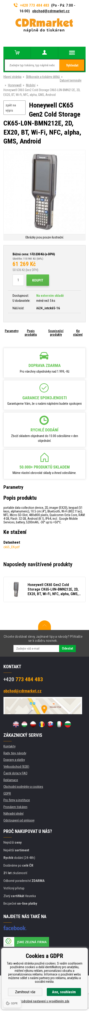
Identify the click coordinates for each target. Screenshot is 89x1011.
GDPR (7, 793)
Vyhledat (72, 65)
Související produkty (55, 332)
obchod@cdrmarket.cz (51, 11)
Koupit (37, 280)
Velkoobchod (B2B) (16, 767)
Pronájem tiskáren (15, 807)
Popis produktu (31, 332)
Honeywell (14, 85)
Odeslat (67, 648)
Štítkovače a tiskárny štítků (43, 77)
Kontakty (9, 746)
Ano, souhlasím (64, 992)
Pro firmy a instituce (16, 800)
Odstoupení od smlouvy (18, 820)
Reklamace (10, 780)
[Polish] (33, 724)
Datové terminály (70, 80)
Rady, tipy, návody (14, 753)
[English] (16, 724)
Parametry (11, 331)
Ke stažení (78, 332)
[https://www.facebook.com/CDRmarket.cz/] (14, 928)
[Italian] (59, 724)
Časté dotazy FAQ (15, 773)
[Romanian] (42, 724)
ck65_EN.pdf (11, 547)
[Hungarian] (24, 724)
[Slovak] (50, 724)
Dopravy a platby (14, 760)
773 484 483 (23, 679)
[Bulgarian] (68, 724)
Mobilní (30, 85)
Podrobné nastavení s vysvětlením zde (44, 1001)
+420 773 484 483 (34, 5)
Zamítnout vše (25, 992)
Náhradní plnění (13, 813)
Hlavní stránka (12, 77)
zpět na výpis (10, 108)
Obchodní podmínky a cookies (23, 787)
